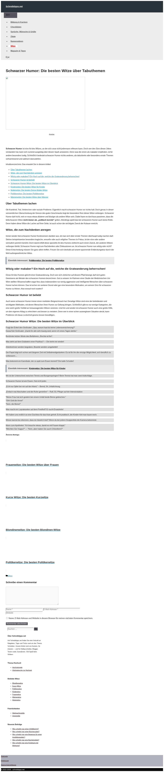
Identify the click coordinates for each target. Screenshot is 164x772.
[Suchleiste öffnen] (8, 58)
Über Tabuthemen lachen (21, 170)
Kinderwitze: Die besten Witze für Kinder (28, 187)
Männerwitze (16, 697)
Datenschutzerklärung (8, 765)
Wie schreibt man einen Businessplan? (25, 732)
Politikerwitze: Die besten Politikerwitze (27, 194)
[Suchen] (36, 628)
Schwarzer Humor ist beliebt (23, 180)
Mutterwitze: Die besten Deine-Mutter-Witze (29, 190)
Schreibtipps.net (14, 6)
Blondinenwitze (17, 683)
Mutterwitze (16, 700)
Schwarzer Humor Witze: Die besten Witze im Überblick (34, 183)
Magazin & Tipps (18, 51)
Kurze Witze (16, 686)
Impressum (5, 761)
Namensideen (17, 41)
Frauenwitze (16, 694)
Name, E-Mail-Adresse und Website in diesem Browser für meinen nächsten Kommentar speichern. (51, 618)
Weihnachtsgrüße (18, 713)
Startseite (4, 756)
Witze (13, 46)
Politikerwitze (17, 689)
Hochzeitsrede (17, 667)
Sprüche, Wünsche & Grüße (23, 32)
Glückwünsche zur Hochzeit (22, 670)
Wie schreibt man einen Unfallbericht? (25, 729)
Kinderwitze (16, 692)
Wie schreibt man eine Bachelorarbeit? (25, 740)
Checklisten (16, 27)
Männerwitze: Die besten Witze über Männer (29, 197)
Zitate (13, 36)
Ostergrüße (16, 716)
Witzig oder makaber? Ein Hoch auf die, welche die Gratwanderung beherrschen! (45, 176)
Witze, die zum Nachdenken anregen (26, 173)
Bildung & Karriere (19, 22)
